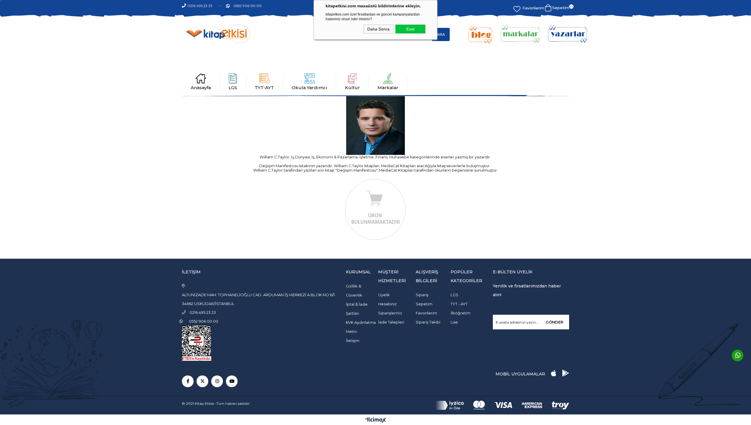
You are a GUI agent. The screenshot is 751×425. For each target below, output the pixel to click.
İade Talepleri (391, 322)
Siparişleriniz (390, 313)
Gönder (554, 322)
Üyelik (384, 294)
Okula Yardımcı (309, 87)
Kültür (352, 87)
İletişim (352, 340)
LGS (233, 87)
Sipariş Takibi (428, 322)
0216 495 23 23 (199, 6)
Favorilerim (533, 8)
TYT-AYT (264, 87)
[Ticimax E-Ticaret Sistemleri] (375, 420)
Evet (410, 29)
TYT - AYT (459, 304)
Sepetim (424, 304)
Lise (454, 322)
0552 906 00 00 (248, 6)
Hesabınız (387, 304)
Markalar (388, 87)
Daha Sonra (378, 29)
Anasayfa (201, 87)
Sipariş (422, 294)
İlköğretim (461, 313)
